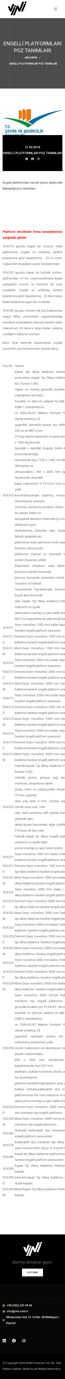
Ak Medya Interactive (47, 1369)
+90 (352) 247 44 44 (19, 1305)
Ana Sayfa (31, 57)
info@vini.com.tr (17, 1311)
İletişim (32, 1272)
